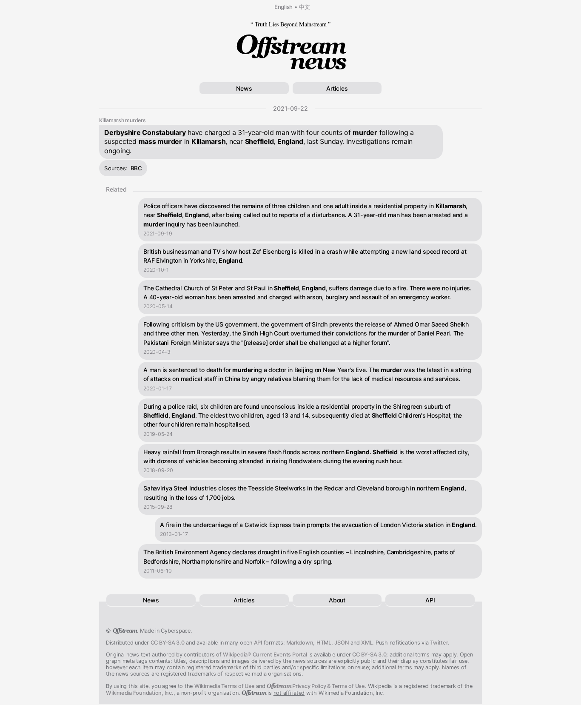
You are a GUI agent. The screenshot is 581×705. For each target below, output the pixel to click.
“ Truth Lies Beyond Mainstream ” (290, 24)
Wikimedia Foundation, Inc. (140, 693)
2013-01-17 (174, 534)
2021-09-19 (157, 233)
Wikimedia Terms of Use (224, 686)
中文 (304, 6)
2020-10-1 (156, 270)
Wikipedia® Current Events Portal (265, 654)
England (290, 141)
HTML (323, 642)
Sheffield (259, 141)
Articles (336, 88)
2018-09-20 (158, 470)
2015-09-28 (158, 507)
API (430, 600)
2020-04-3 (157, 352)
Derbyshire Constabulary (144, 132)
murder (365, 132)
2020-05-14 (158, 306)
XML (366, 642)
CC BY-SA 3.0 (168, 642)
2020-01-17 (157, 388)
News (244, 88)
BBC (136, 168)
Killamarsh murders (122, 120)
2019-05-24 (158, 434)
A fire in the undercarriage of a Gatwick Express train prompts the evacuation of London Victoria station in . (318, 524)
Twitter (439, 642)
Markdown (299, 642)
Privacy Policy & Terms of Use (316, 686)
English (283, 6)
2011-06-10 (157, 570)
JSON (341, 642)
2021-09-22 (290, 108)
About (337, 600)
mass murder (160, 141)
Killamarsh (208, 141)
